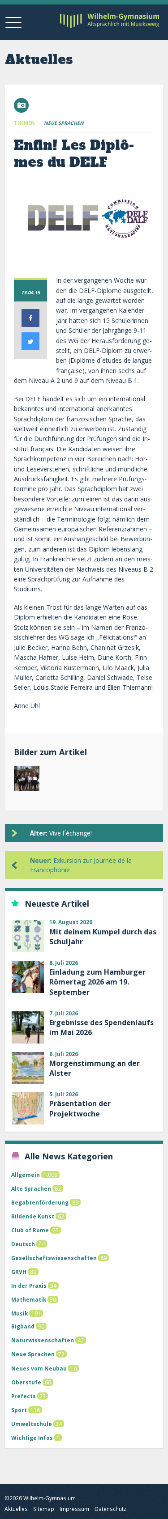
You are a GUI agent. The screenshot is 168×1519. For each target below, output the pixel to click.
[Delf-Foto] (26, 780)
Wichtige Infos (32, 1437)
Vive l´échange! (61, 833)
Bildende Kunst (32, 1216)
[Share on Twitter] (30, 347)
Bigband (22, 1326)
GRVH (18, 1271)
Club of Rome (30, 1230)
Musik (19, 1313)
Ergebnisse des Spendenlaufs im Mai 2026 (101, 1027)
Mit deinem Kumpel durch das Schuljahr (102, 936)
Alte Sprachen (31, 1188)
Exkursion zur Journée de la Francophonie (81, 865)
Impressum (74, 1509)
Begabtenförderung (40, 1202)
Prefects (23, 1396)
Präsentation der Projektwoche (80, 1108)
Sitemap (43, 1509)
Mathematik (28, 1299)
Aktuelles (16, 1509)
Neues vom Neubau (39, 1368)
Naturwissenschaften (42, 1340)
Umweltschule (31, 1423)
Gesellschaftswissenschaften (54, 1257)
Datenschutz (110, 1509)
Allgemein (25, 1174)
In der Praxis (29, 1285)
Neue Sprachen (33, 1354)
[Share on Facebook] (30, 324)
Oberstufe (26, 1382)
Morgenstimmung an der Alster (94, 1068)
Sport (19, 1409)
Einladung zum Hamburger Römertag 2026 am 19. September (97, 982)
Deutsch (23, 1243)
